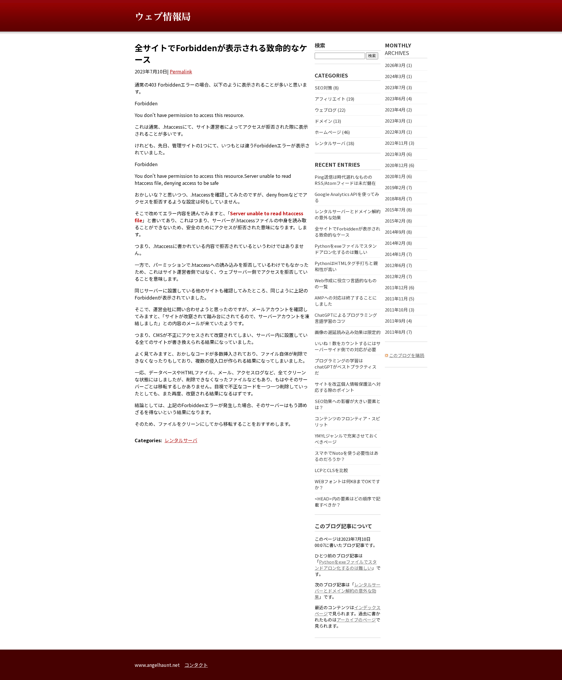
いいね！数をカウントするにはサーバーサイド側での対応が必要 (348, 346)
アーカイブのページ (356, 620)
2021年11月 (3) (399, 143)
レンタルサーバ (181, 440)
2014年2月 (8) (398, 243)
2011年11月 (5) (399, 298)
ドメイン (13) (328, 121)
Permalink (181, 71)
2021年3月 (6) (398, 154)
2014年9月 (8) (398, 232)
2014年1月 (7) (398, 254)
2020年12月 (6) (399, 165)
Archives (397, 52)
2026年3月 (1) (398, 65)
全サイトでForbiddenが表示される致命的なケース (347, 231)
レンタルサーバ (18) (334, 143)
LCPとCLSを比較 (331, 470)
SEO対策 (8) (327, 88)
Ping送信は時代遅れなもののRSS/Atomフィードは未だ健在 (345, 180)
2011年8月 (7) (398, 332)
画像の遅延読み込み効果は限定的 (348, 332)
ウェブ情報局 (163, 16)
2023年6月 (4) (398, 98)
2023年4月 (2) (398, 109)
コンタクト (196, 664)
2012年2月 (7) (398, 276)
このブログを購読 (406, 355)
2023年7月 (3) (398, 87)
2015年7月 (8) (398, 209)
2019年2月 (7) (398, 187)
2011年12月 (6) (399, 287)
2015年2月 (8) (398, 221)
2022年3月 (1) (398, 132)
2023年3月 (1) (398, 121)
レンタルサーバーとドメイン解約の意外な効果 (348, 590)
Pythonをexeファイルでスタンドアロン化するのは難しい (346, 249)
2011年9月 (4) (398, 321)
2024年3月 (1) (398, 76)
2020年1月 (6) (398, 176)
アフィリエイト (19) (334, 99)
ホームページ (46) (332, 132)
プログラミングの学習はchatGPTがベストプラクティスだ (345, 366)
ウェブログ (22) (330, 110)
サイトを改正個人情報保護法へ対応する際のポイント (348, 387)
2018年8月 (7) (398, 198)
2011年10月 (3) (399, 310)
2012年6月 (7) (398, 265)
